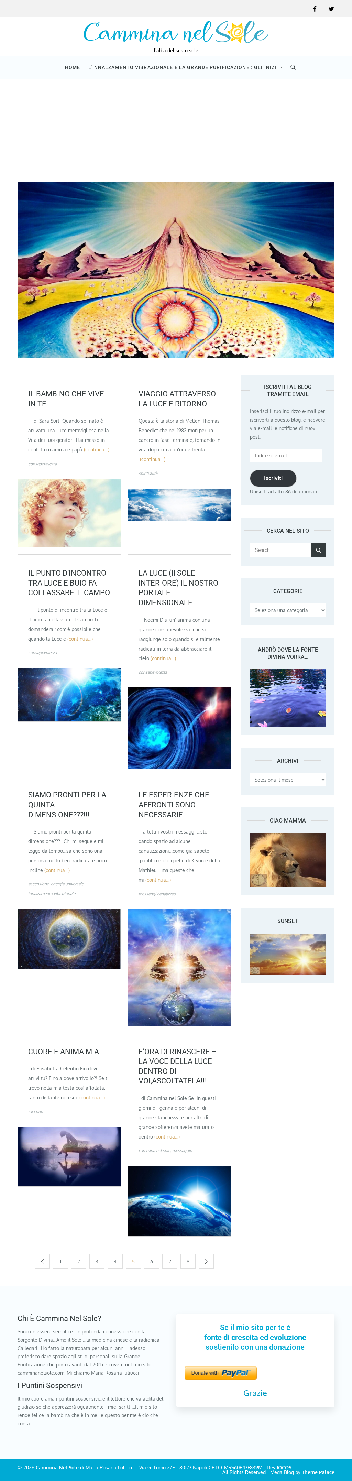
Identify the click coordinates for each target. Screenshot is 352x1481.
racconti (35, 1111)
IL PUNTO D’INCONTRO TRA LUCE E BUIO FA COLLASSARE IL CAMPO (69, 583)
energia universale (67, 883)
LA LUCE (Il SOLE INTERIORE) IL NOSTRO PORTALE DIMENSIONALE (178, 588)
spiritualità (148, 473)
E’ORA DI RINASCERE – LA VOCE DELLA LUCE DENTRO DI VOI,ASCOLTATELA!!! (177, 1066)
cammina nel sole (154, 1150)
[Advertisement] (176, 131)
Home (72, 67)
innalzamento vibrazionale (51, 893)
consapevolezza (42, 463)
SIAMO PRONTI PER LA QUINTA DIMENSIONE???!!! (67, 805)
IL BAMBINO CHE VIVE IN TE (66, 399)
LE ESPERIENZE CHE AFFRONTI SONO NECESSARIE (174, 805)
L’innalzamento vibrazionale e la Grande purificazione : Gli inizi (182, 67)
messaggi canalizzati (157, 893)
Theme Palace (318, 1472)
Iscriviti (273, 478)
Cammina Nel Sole (57, 1467)
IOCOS (284, 1467)
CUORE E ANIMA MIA (63, 1051)
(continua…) (96, 450)
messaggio (182, 1150)
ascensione (38, 883)
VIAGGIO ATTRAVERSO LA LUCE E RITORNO (177, 399)
